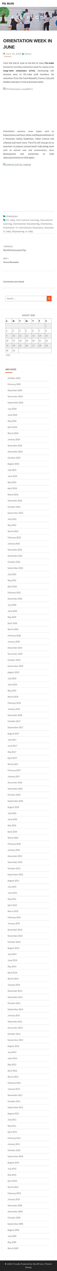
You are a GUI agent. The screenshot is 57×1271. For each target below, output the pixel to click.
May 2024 (12, 421)
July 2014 (12, 954)
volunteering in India (22, 231)
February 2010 (14, 1193)
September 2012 (15, 1040)
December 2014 (15, 929)
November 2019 (15, 653)
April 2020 (12, 623)
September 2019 (15, 666)
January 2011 (14, 1144)
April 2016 (12, 831)
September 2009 (15, 1223)
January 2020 (14, 641)
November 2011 (15, 1095)
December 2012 (15, 1021)
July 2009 (12, 1236)
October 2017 (14, 721)
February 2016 (14, 843)
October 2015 (14, 868)
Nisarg (28, 1267)
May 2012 (12, 1064)
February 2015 (14, 917)
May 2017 (12, 751)
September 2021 (15, 568)
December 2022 (15, 500)
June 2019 (12, 684)
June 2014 (12, 960)
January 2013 (14, 1015)
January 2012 (14, 1089)
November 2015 (15, 862)
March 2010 (13, 1187)
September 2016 (15, 801)
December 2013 (15, 990)
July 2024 (12, 408)
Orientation (12, 216)
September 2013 (15, 1009)
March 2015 (13, 911)
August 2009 (13, 1230)
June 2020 (12, 611)
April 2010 (12, 1180)
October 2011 (14, 1101)
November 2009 (15, 1211)
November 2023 (15, 451)
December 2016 (15, 782)
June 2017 (12, 745)
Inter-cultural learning (27, 220)
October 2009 (14, 1217)
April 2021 (12, 586)
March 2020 (13, 629)
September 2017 (15, 727)
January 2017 (14, 776)
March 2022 (13, 531)
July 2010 (12, 1168)
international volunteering (26, 223)
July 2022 (12, 519)
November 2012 (15, 1027)
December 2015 (15, 856)
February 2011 (14, 1138)
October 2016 (14, 794)
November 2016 (15, 788)
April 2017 (12, 758)
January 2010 (14, 1199)
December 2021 (15, 549)
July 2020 (12, 604)
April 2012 (12, 1070)
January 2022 (14, 543)
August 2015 (13, 880)
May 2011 (12, 1125)
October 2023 (14, 457)
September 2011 (15, 1107)
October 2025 (14, 378)
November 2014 (15, 935)
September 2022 (15, 513)
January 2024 (14, 439)
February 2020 (14, 635)
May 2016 (12, 825)
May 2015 (12, 899)
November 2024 (15, 396)
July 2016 (12, 813)
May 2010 (12, 1174)
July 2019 (12, 678)
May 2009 (12, 1242)
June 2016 (12, 819)
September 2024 (15, 402)
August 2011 (13, 1113)
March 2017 (13, 764)
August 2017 (13, 733)
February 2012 (14, 1082)
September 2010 (15, 1156)
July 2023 (12, 470)
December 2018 (15, 715)
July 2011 (12, 1119)
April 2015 (12, 905)
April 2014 (12, 972)
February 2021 (14, 592)
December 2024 (15, 390)
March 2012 (13, 1076)
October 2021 (14, 561)
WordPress (38, 1264)
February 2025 (14, 384)
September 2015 (15, 874)
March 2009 (13, 1248)
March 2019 (13, 696)
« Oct (7, 355)
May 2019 (12, 690)
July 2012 (12, 1052)
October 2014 (14, 941)
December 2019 (15, 647)
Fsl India (10, 220)
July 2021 (12, 574)
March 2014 (13, 978)
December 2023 (15, 445)
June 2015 (12, 892)
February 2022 (14, 537)
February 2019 (14, 703)
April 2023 (12, 488)
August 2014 (13, 948)
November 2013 (15, 997)
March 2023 (13, 494)
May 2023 (12, 482)
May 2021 (12, 580)
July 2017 (12, 739)
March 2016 (13, 837)
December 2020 (15, 598)
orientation (46, 223)
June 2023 (12, 476)
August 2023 (13, 463)
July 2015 (12, 886)
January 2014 (14, 984)
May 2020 (12, 617)
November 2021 (15, 555)
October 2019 (14, 660)
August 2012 (13, 1046)
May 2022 (12, 525)
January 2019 (14, 709)
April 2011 (12, 1132)
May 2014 (12, 966)
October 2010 (14, 1150)
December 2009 (15, 1205)
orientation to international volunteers (23, 227)
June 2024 (12, 414)
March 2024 (13, 433)
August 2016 (13, 807)
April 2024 (12, 427)
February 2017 (14, 770)
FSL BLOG (8, 3)
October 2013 (14, 1003)
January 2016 (14, 850)
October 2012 (14, 1033)
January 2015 (14, 923)
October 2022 (14, 506)
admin (28, 54)
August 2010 (13, 1162)
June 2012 (12, 1058)
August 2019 (13, 672)
